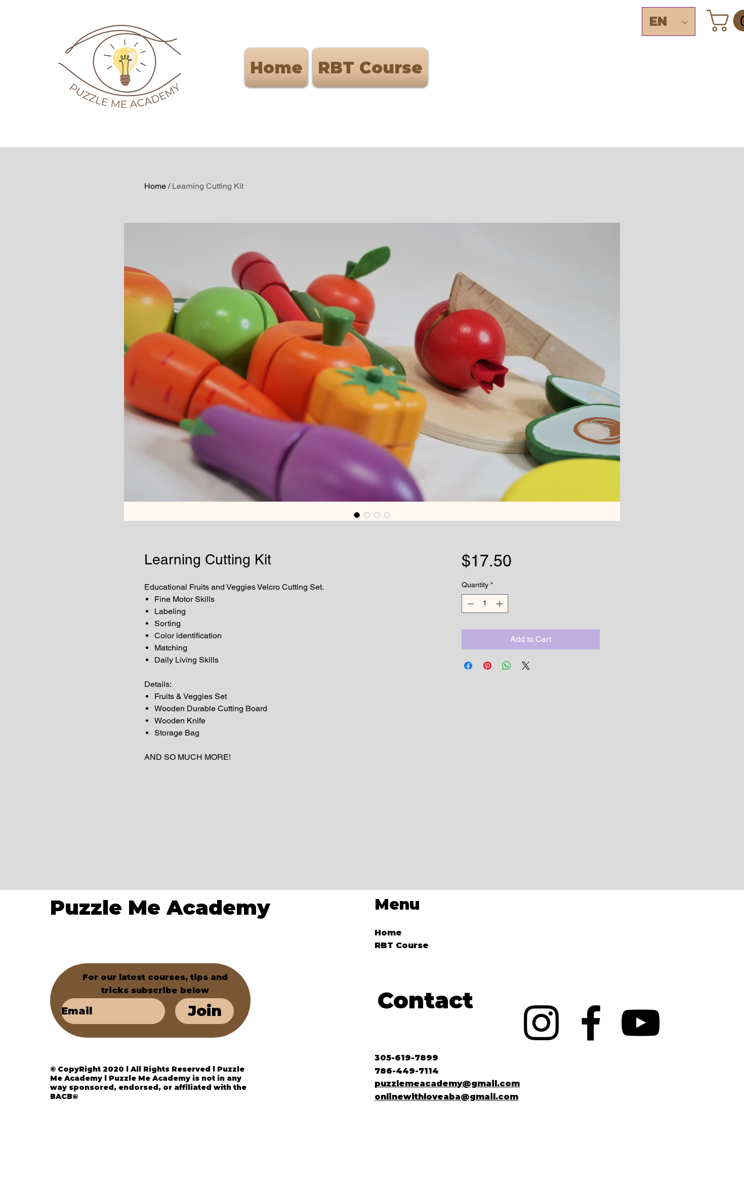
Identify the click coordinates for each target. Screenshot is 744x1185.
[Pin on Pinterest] (487, 666)
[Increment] (500, 603)
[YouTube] (640, 1022)
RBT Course (402, 945)
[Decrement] (469, 603)
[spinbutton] (485, 603)
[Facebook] (590, 1022)
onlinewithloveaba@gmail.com (446, 1096)
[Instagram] (541, 1022)
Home (155, 186)
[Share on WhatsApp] (507, 666)
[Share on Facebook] (468, 666)
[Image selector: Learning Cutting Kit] (357, 515)
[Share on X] (526, 666)
